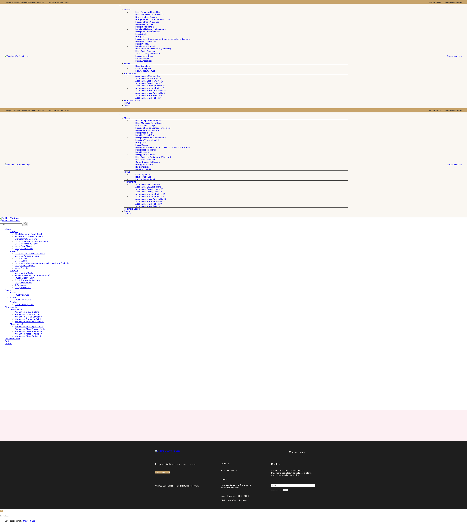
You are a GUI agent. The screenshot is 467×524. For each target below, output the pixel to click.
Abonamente (130, 73)
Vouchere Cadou (132, 100)
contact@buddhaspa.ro (453, 2)
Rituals (127, 63)
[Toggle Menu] (120, 114)
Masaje (127, 9)
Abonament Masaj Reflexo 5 (148, 98)
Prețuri (127, 103)
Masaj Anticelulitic (143, 61)
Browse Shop (28, 521)
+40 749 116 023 (435, 2)
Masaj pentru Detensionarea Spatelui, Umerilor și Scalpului (162, 39)
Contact (127, 105)
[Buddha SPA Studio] (10, 218)
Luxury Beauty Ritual (145, 71)
